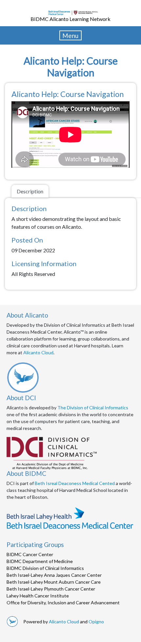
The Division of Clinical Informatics (92, 407)
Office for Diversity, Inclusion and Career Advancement (63, 602)
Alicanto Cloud (38, 352)
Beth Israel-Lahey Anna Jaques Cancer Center (54, 575)
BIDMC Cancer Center (30, 554)
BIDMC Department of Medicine (40, 561)
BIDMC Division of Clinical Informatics (45, 568)
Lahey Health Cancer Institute (38, 595)
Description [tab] (30, 191)
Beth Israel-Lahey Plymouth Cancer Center (51, 589)
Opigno (96, 621)
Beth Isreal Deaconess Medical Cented (75, 483)
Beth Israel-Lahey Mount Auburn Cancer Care (54, 582)
